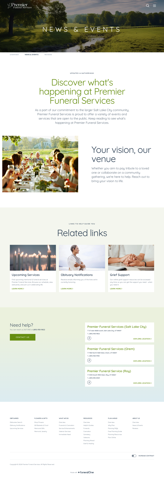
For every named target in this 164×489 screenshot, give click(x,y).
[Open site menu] (154, 6)
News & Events (137, 425)
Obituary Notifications (17, 425)
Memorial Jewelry (40, 431)
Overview (62, 422)
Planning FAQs (113, 428)
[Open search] (148, 6)
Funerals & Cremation (66, 425)
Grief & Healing (88, 443)
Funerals (86, 428)
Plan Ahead (112, 418)
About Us (136, 418)
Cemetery (86, 434)
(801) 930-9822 (39, 330)
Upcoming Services (16, 428)
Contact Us (22, 337)
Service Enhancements (67, 428)
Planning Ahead (88, 440)
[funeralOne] (87, 472)
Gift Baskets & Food (41, 425)
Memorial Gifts (39, 428)
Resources (87, 418)
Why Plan (111, 425)
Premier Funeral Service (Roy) (109, 371)
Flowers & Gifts (40, 418)
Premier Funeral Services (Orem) (111, 349)
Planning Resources (115, 434)
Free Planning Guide (115, 431)
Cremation (87, 431)
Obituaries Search (16, 422)
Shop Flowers (39, 422)
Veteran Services (65, 431)
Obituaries (14, 418)
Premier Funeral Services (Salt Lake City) (116, 327)
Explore (141, 339)
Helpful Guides (88, 425)
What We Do (64, 418)
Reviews (135, 428)
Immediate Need (65, 434)
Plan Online (112, 437)
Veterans (86, 437)
